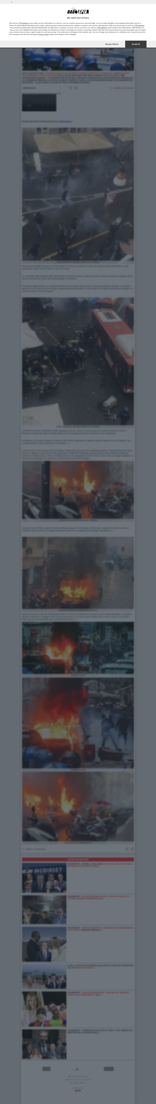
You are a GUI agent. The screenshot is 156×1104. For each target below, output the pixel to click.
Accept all (136, 44)
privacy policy (44, 34)
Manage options (112, 44)
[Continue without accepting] (11, 2)
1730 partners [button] (24, 23)
